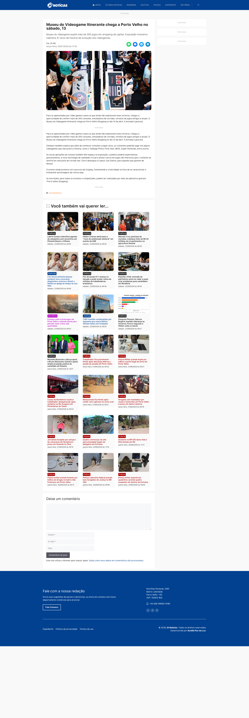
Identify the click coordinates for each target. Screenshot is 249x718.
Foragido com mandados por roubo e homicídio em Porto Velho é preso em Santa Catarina (133, 401)
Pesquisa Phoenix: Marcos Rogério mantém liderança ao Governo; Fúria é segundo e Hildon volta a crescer (131, 322)
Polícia (157, 5)
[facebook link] (156, 610)
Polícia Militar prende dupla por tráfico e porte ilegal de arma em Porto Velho (132, 361)
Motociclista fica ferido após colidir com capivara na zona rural (98, 400)
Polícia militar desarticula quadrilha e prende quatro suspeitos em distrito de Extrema (133, 479)
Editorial (185, 5)
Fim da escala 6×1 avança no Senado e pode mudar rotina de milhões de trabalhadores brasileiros (97, 280)
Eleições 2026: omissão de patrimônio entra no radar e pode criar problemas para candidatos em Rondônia (133, 280)
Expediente (170, 5)
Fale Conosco (51, 607)
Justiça (87, 316)
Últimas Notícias (113, 5)
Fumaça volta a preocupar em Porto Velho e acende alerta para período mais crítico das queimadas (62, 322)
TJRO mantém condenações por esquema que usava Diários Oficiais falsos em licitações (97, 321)
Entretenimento (55, 193)
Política (145, 5)
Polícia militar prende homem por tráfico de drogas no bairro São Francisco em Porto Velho (62, 479)
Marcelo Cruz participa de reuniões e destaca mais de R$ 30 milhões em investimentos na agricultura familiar (133, 239)
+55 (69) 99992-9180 (159, 603)
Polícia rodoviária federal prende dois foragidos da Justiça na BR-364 (97, 479)
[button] (198, 5)
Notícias (52, 273)
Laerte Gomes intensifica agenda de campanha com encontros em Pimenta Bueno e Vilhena (62, 238)
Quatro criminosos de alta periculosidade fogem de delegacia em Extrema (94, 441)
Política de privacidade (66, 629)
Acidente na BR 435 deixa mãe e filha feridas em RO (132, 440)
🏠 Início (96, 5)
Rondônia (131, 5)
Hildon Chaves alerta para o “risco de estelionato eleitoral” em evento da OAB (98, 238)
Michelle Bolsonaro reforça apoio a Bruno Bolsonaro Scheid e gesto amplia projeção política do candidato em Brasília (62, 362)
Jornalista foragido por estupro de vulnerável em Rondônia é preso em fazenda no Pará (61, 441)
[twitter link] (148, 610)
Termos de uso (86, 629)
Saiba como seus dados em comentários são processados (116, 560)
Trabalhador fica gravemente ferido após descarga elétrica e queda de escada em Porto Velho (97, 361)
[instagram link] (152, 610)
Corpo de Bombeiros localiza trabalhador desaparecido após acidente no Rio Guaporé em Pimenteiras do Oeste (61, 402)
